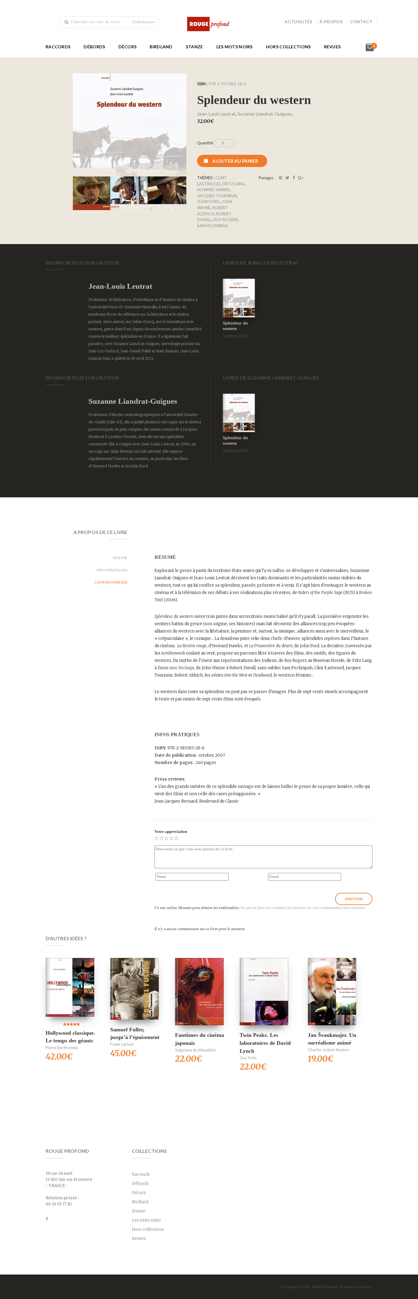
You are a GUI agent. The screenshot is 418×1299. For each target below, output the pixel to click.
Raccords (58, 46)
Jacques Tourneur (217, 195)
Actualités (298, 21)
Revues (332, 46)
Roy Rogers (226, 219)
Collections (141, 22)
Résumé (120, 557)
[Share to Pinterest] (280, 178)
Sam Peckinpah (212, 225)
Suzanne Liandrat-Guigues (264, 114)
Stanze (194, 46)
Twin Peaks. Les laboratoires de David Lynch (265, 1043)
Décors (127, 46)
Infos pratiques (112, 570)
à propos (330, 21)
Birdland (161, 46)
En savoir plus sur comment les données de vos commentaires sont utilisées (303, 907)
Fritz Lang (233, 183)
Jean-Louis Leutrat (216, 114)
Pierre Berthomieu (62, 1047)
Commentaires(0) (110, 582)
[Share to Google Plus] (301, 178)
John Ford (208, 201)
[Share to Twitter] (287, 178)
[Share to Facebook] (294, 178)
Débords (94, 46)
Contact (361, 21)
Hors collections (288, 46)
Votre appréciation (171, 831)
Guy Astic (248, 1057)
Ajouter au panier (235, 161)
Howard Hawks (213, 189)
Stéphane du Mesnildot (195, 1050)
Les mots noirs (234, 46)
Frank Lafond (121, 1044)
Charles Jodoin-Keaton (328, 1049)
